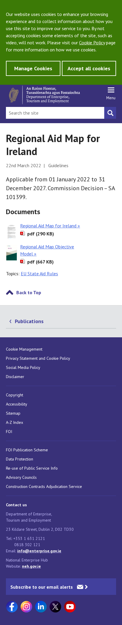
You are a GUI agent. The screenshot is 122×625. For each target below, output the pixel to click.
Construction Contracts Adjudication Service (44, 486)
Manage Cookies (33, 68)
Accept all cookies (89, 68)
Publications (29, 321)
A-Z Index (14, 422)
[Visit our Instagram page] (26, 607)
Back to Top (28, 292)
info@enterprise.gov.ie (39, 551)
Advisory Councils (21, 477)
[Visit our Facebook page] (12, 607)
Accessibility (16, 404)
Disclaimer (15, 376)
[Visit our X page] (55, 607)
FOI (9, 431)
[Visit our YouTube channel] (70, 607)
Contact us (16, 504)
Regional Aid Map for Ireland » (50, 226)
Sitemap (13, 413)
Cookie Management (24, 349)
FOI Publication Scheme (27, 450)
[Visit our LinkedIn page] (41, 607)
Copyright (14, 395)
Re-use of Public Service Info (32, 468)
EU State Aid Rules (39, 273)
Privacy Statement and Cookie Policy (38, 358)
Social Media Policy (23, 367)
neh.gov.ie (31, 566)
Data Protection (19, 459)
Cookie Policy (92, 42)
